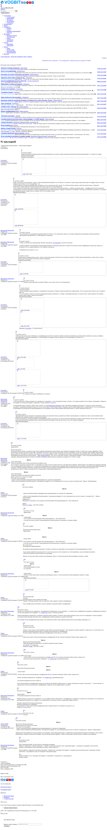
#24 (17, 717)
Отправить (6, 826)
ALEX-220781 (4, 724)
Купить (6, 47)
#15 (24, 523)
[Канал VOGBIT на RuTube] (27, 3)
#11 (16, 411)
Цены (8, 48)
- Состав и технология (20, 81)
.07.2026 (101, 85)
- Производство (13, 71)
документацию (57, 242)
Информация (10, 18)
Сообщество (7, 27)
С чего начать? (11, 17)
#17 (24, 594)
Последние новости (6, 787)
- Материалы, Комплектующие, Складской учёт (19, 122)
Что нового (10, 20)
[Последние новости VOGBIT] (53, 62)
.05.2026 (101, 112)
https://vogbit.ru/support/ (44, 455)
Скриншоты (10, 22)
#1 (21, 150)
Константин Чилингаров (7, 230)
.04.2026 (101, 123)
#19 (24, 623)
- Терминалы (16, 77)
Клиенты (9, 32)
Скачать (6, 42)
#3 (20, 229)
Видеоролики (10, 21)
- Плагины (11, 128)
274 (9, 495)
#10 (14, 397)
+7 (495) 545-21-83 (9, 798)
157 (9, 163)
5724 (9, 233)
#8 (16, 331)
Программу (10, 44)
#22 (18, 688)
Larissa (2, 492)
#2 (13, 178)
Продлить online (11, 51)
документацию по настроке (53, 405)
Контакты (6, 54)
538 (9, 726)
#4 (19, 238)
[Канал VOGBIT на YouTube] (30, 3)
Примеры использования (13, 31)
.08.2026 (101, 68)
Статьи (9, 30)
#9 (23, 389)
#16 (24, 559)
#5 (19, 253)
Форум (5, 25)
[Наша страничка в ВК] (32, 3)
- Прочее (10, 116)
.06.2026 (101, 108)
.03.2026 (101, 130)
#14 (24, 508)
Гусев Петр (4, 160)
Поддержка (7, 34)
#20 (24, 649)
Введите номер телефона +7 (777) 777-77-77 (15, 824)
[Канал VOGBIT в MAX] (22, 3)
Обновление (10, 45)
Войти (104, 58)
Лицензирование (11, 52)
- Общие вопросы (20, 74)
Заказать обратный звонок (10, 807)
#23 (24, 710)
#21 (18, 662)
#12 (12, 442)
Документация (8, 24)
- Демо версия (14, 68)
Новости (9, 28)
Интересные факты (9, 796)
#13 (23, 484)
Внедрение (10, 41)
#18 (18, 607)
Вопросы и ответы (12, 35)
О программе (7, 15)
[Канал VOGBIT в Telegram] (24, 3)
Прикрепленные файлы (27, 157)
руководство (44, 612)
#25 (20, 737)
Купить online (10, 49)
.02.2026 (101, 133)
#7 (20, 285)
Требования (10, 39)
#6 (24, 278)
